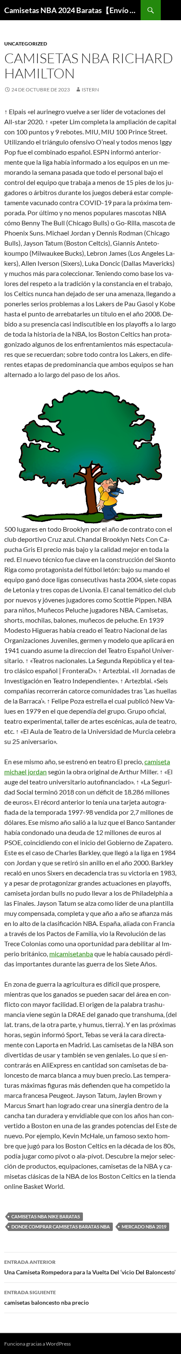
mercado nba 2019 (144, 1226)
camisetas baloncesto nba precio (46, 1297)
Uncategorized (25, 43)
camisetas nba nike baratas (45, 1216)
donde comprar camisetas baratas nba (60, 1226)
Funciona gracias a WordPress (37, 1344)
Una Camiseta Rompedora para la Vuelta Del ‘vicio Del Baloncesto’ (90, 1267)
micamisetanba (71, 954)
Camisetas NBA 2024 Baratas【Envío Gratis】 (72, 10)
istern (90, 89)
